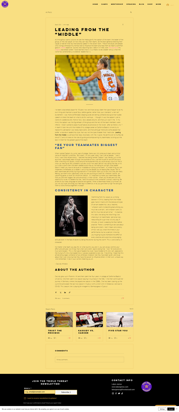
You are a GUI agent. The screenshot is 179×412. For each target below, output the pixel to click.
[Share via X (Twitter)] (60, 292)
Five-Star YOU (118, 330)
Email (28, 388)
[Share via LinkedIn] (65, 292)
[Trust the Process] (59, 319)
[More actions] (123, 24)
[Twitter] (119, 393)
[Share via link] (69, 292)
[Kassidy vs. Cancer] (89, 319)
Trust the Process (55, 331)
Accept (171, 409)
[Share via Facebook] (56, 292)
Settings (162, 409)
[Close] (177, 409)
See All (131, 309)
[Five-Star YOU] (119, 319)
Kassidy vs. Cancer (86, 331)
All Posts (49, 12)
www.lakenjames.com (120, 387)
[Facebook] (116, 393)
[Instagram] (113, 393)
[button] (131, 12)
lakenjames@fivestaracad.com (123, 390)
